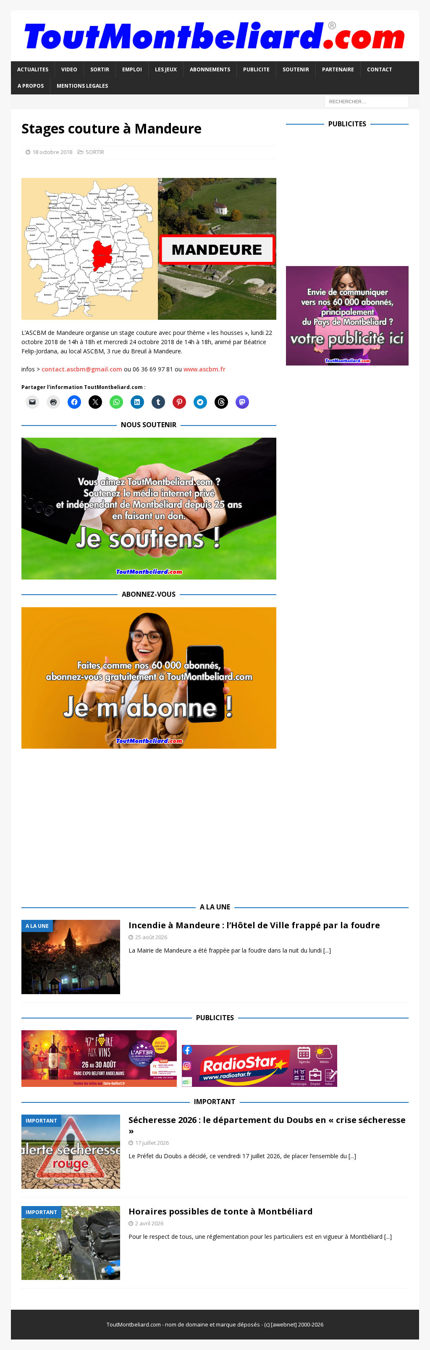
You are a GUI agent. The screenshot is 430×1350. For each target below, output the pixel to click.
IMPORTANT (215, 1101)
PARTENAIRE (338, 69)
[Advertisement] (356, 195)
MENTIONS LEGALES (82, 85)
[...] (327, 950)
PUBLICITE (256, 69)
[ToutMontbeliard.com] (215, 56)
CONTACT (379, 69)
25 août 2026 (151, 937)
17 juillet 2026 (152, 1142)
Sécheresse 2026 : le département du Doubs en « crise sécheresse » (267, 1125)
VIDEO (69, 69)
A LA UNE (215, 906)
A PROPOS (31, 85)
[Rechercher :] (367, 101)
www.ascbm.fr (204, 369)
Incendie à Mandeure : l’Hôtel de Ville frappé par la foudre (254, 925)
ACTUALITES (32, 69)
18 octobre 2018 (52, 152)
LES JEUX (166, 69)
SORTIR (99, 69)
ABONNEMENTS (210, 69)
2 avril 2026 (149, 1223)
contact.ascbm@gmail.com (82, 369)
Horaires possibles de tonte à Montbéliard (220, 1211)
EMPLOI (132, 69)
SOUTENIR (296, 69)
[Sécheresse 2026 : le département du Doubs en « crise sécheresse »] (70, 1152)
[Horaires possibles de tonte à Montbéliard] (70, 1243)
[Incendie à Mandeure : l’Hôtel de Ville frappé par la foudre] (70, 957)
